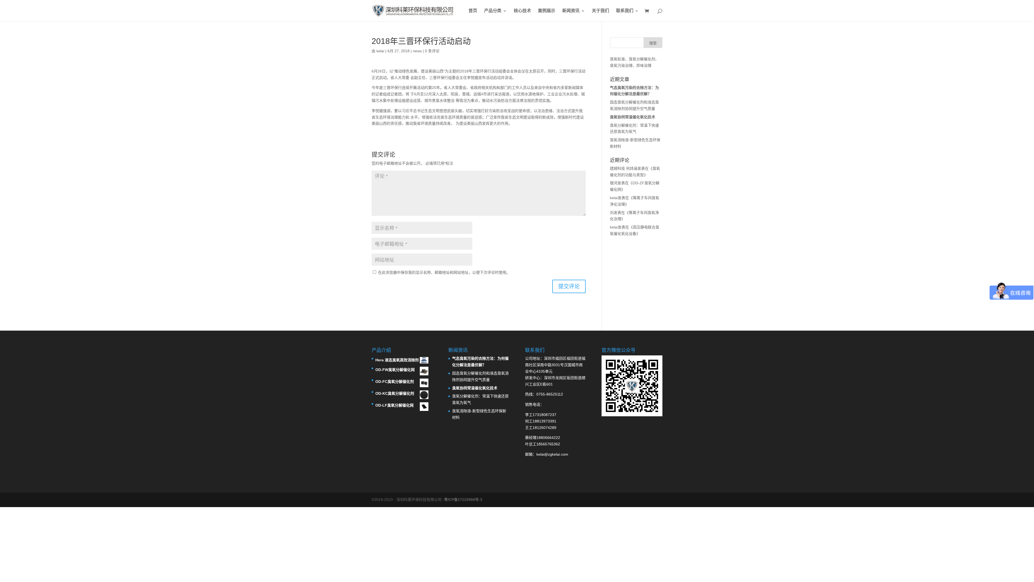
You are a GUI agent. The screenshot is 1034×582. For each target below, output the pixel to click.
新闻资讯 (570, 11)
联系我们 (624, 11)
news (417, 51)
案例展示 (546, 11)
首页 (473, 11)
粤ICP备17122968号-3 (463, 499)
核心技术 (522, 11)
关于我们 (600, 11)
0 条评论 (432, 51)
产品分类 (492, 11)
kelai (380, 51)
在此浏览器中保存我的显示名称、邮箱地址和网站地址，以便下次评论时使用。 (444, 272)
